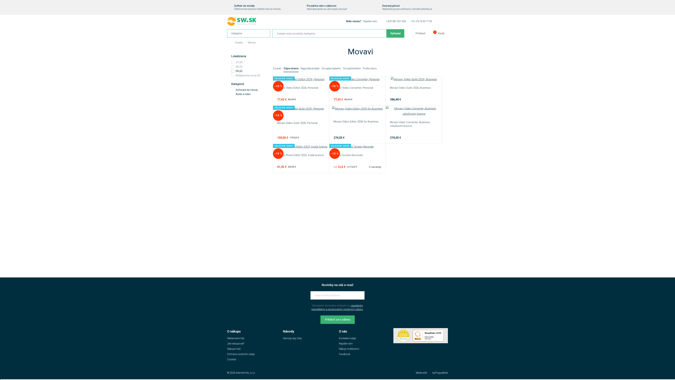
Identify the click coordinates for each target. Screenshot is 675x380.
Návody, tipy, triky (292, 338)
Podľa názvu (370, 68)
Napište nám (346, 343)
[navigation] (248, 33)
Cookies (231, 359)
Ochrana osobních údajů (241, 354)
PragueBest (441, 372)
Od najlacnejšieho (331, 68)
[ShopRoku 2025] (428, 336)
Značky (239, 42)
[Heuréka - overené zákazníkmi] (403, 336)
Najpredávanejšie (310, 68)
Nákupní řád (233, 348)
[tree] (248, 92)
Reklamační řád (235, 338)
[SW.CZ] (241, 21)
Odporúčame (291, 68)
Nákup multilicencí (349, 348)
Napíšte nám (370, 21)
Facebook (344, 354)
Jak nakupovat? (235, 343)
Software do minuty (247, 89)
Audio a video (243, 94)
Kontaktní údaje (347, 338)
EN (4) (239, 71)
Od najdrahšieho (352, 68)
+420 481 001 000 (396, 21)
